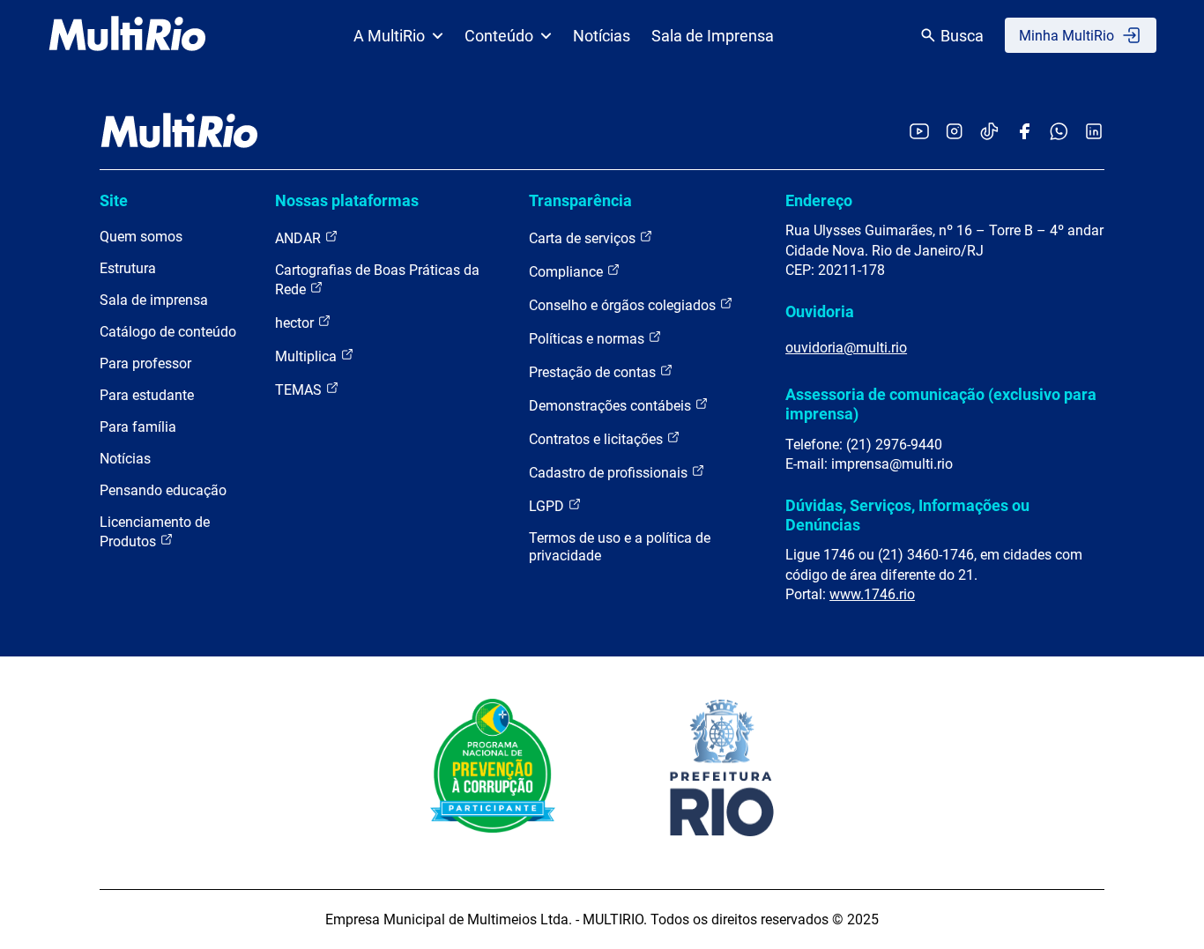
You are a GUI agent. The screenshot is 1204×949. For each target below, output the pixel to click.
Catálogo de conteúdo (168, 331)
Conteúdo (499, 35)
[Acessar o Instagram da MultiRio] (954, 132)
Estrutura (128, 268)
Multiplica (307, 356)
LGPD (548, 506)
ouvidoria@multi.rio (846, 347)
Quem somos (141, 236)
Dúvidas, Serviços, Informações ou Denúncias (907, 515)
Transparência (580, 200)
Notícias (601, 35)
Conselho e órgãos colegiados (624, 305)
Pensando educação (163, 490)
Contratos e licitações (597, 439)
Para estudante (147, 395)
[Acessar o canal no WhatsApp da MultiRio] (1059, 132)
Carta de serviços (584, 238)
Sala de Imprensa (712, 35)
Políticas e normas (588, 338)
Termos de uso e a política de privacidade (619, 547)
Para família (138, 427)
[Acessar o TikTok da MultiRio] (989, 132)
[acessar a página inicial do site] (127, 35)
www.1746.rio (872, 594)
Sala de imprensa (154, 300)
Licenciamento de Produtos (155, 532)
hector (296, 323)
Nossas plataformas (347, 200)
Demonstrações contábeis (612, 405)
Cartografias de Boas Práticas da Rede (377, 280)
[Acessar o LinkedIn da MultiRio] (1093, 132)
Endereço (818, 200)
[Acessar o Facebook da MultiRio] (1024, 132)
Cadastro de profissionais (610, 472)
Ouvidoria (819, 311)
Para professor (145, 363)
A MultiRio (389, 35)
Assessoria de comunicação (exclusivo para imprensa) (940, 404)
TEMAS (300, 390)
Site (114, 200)
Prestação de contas (594, 372)
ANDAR (299, 238)
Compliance (567, 271)
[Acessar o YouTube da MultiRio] (919, 132)
